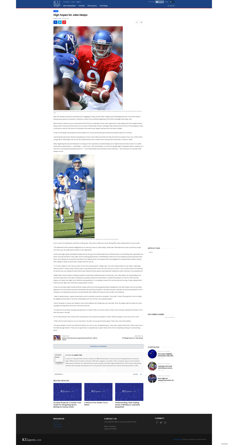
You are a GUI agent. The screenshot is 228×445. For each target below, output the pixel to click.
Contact (56, 422)
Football (81, 6)
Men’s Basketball (69, 6)
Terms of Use (57, 424)
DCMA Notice (57, 426)
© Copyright (178, 439)
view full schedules (170, 317)
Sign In (79, 2)
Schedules (66, 2)
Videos (73, 2)
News (151, 252)
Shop (166, 2)
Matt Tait (58, 18)
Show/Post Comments (98, 346)
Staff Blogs (104, 6)
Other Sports (92, 6)
